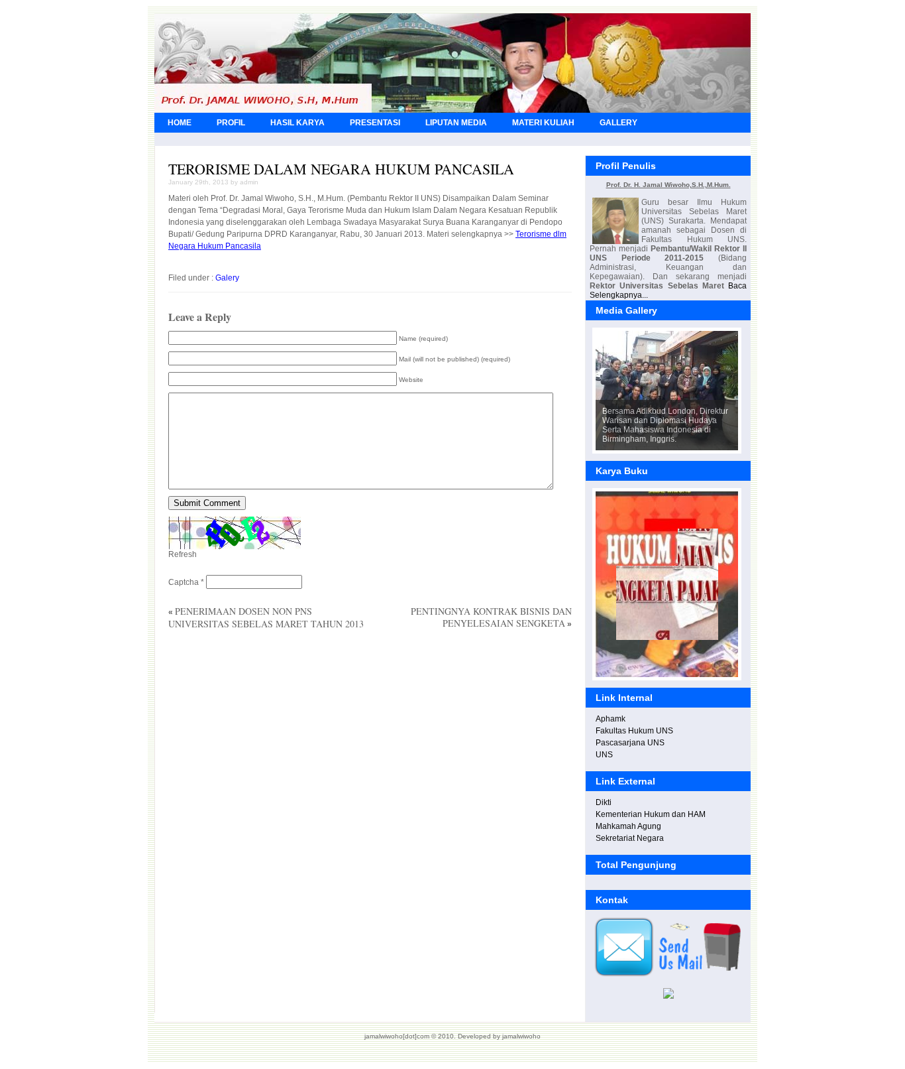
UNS (604, 754)
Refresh (182, 554)
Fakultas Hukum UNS (634, 730)
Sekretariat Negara (630, 838)
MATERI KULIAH (543, 122)
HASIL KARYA (297, 122)
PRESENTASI (375, 122)
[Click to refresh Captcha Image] (234, 533)
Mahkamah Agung (628, 826)
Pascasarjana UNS (630, 742)
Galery (227, 278)
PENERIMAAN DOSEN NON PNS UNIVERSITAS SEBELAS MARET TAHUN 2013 (266, 617)
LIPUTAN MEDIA (456, 122)
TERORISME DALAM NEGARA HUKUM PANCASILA (341, 168)
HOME (179, 122)
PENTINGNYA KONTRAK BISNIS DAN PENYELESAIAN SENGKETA (491, 617)
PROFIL (231, 122)
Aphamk (610, 718)
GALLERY (618, 122)
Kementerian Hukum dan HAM (651, 814)
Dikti (604, 802)
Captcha (183, 582)
